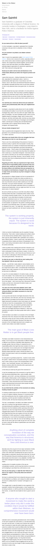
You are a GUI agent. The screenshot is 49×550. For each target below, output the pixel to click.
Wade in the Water (8, 3)
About (4, 12)
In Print (4, 7)
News (4, 9)
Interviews (6, 5)
